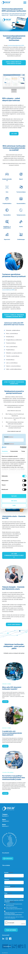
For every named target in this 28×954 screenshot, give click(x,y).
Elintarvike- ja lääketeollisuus (13, 330)
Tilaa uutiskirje (11, 930)
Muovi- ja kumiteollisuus (12, 333)
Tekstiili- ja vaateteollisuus (12, 356)
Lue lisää (14, 133)
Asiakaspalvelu (8, 858)
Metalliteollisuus (10, 337)
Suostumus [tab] (5, 451)
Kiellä (14, 505)
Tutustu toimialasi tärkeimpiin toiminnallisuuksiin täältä (14, 315)
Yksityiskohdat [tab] (14, 451)
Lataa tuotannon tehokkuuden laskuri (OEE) (14, 383)
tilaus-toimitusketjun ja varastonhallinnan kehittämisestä (14, 908)
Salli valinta (14, 500)
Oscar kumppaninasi (14, 624)
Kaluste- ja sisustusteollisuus (13, 366)
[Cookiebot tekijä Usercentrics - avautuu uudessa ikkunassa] (20, 447)
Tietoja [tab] (23, 451)
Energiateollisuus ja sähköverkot (14, 340)
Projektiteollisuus (10, 350)
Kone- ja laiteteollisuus (11, 346)
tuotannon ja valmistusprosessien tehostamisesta (14, 904)
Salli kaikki (14, 496)
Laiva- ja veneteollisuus (12, 363)
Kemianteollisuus (10, 360)
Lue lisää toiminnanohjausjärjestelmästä (14, 555)
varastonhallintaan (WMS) (8, 290)
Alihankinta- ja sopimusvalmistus (14, 353)
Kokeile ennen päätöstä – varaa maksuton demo (14, 62)
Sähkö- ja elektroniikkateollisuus (14, 369)
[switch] (24, 480)
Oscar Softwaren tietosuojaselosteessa (13, 914)
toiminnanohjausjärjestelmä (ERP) (16, 45)
